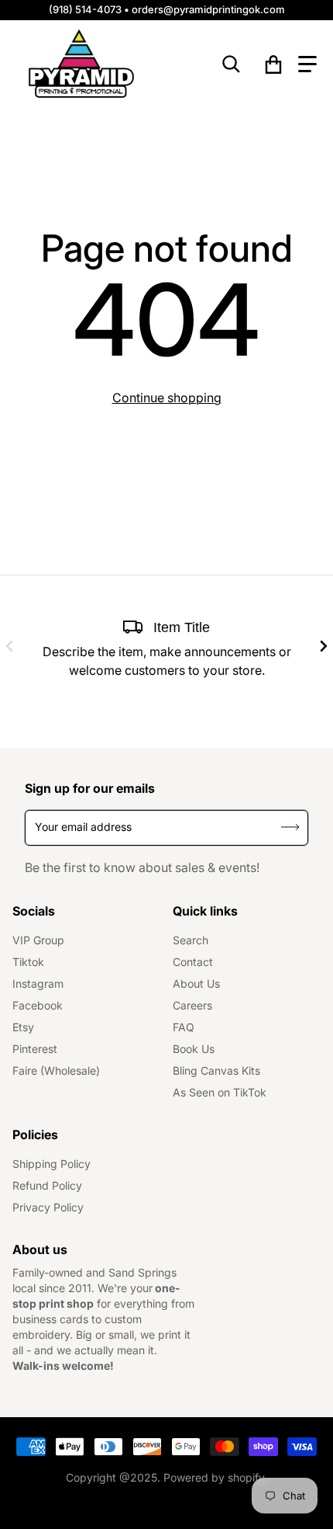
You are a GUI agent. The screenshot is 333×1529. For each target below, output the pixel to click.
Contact (193, 961)
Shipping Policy (51, 1163)
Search (190, 940)
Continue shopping (166, 397)
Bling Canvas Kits (216, 1070)
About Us (196, 983)
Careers (192, 1005)
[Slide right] (323, 646)
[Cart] (273, 64)
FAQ (183, 1027)
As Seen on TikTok (219, 1092)
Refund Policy (47, 1185)
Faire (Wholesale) (56, 1070)
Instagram (38, 983)
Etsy (23, 1027)
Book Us (194, 1048)
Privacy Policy (48, 1207)
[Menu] (307, 64)
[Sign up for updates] (290, 827)
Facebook (37, 1005)
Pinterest (34, 1048)
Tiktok (28, 961)
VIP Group (38, 940)
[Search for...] (231, 64)
